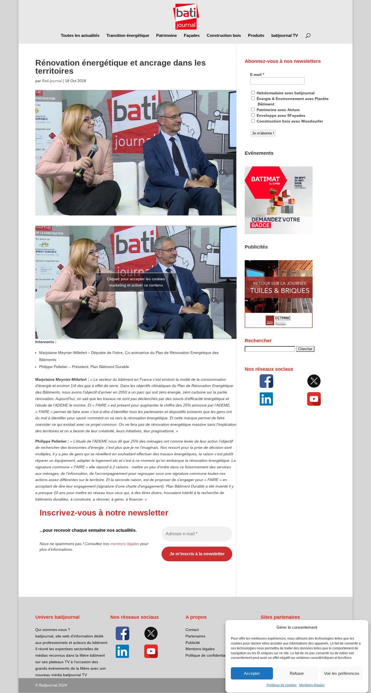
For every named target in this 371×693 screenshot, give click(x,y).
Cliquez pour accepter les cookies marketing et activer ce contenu (136, 282)
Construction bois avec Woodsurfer (289, 121)
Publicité (193, 642)
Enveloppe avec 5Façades (280, 115)
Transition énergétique (127, 36)
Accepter (252, 673)
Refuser (297, 673)
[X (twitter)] (314, 381)
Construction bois (224, 36)
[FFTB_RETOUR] (279, 326)
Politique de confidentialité (208, 655)
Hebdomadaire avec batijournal (285, 93)
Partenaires (195, 636)
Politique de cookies (282, 685)
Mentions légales (312, 685)
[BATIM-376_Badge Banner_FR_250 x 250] (279, 233)
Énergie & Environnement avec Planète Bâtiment (292, 101)
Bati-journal (52, 81)
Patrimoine (166, 36)
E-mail (257, 74)
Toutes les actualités (80, 36)
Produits (256, 36)
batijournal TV (284, 36)
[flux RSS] (266, 381)
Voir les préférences (341, 673)
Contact (192, 629)
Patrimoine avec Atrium (278, 110)
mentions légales (124, 543)
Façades (192, 36)
